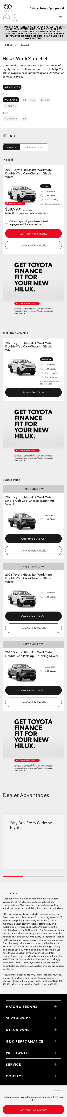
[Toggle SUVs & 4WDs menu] (55, 1018)
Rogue (45, 99)
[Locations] (15, 18)
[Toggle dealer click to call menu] (6, 18)
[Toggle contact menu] (55, 1052)
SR (24, 99)
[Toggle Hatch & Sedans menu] (55, 1006)
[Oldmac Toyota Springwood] (7, 8)
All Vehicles (12, 87)
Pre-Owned (17, 1052)
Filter (12, 135)
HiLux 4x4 (16, 45)
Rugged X (10, 106)
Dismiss (57, 1090)
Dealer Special (16, 203)
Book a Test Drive (33, 392)
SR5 (33, 99)
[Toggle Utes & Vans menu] (55, 1029)
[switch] (25, 147)
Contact (14, 1076)
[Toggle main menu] (60, 18)
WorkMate (11, 99)
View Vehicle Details (33, 245)
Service (13, 1064)
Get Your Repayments (33, 233)
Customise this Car (33, 538)
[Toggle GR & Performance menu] (55, 1041)
